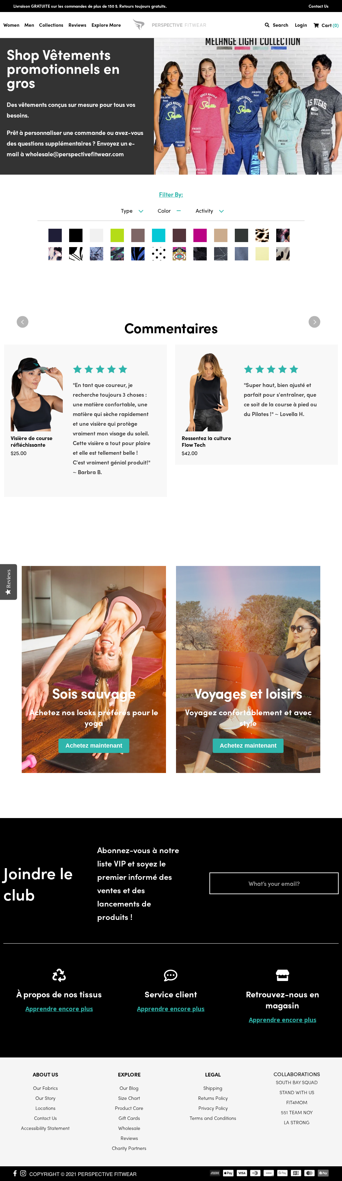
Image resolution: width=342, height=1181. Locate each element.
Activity (204, 210)
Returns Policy (213, 1098)
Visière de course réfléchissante (31, 441)
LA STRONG (297, 1122)
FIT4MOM (296, 1102)
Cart (330, 25)
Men (29, 24)
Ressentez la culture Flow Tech (206, 441)
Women (11, 24)
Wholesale (129, 1128)
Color (164, 210)
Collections (51, 24)
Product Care (129, 1108)
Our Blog (129, 1088)
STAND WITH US (297, 1092)
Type (127, 210)
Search (280, 25)
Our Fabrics (45, 1088)
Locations (45, 1108)
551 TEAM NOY (297, 1112)
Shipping (212, 1088)
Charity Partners (129, 1148)
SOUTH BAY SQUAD (297, 1082)
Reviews (77, 24)
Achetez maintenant (93, 745)
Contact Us (319, 6)
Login (301, 25)
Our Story (45, 1098)
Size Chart (129, 1098)
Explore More (106, 24)
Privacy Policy (213, 1108)
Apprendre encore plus (59, 1009)
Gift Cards (129, 1118)
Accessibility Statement (45, 1128)
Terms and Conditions (213, 1118)
